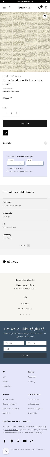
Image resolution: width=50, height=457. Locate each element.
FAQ (4, 377)
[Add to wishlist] (5, 132)
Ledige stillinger (34, 404)
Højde (29, 160)
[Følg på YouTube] (25, 441)
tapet (7, 429)
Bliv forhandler (8, 399)
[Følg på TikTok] (31, 441)
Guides (5, 381)
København (32, 377)
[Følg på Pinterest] (18, 441)
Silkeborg (31, 381)
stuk (11, 429)
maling (15, 429)
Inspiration (7, 386)
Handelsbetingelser (35, 408)
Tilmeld (25, 355)
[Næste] (46, 1)
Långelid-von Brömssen (12, 76)
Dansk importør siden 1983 (25, 2)
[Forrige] (3, 1)
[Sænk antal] (6, 113)
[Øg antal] (16, 113)
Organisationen (33, 399)
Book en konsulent (10, 404)
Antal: (5, 108)
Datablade (7, 413)
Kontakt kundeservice (11, 408)
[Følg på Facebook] (4, 441)
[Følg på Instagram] (11, 441)
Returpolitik (32, 413)
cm (21, 163)
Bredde (11, 160)
